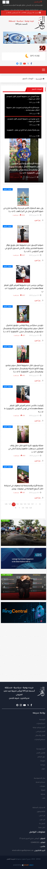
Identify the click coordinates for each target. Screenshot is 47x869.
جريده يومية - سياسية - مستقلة (21, 22)
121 (32, 504)
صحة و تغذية (40, 782)
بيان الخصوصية (39, 778)
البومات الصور (28, 79)
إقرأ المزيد (37, 220)
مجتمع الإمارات (39, 740)
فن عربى (42, 820)
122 (28, 504)
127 (10, 504)
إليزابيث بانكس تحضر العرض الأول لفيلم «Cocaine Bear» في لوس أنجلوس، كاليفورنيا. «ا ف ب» (23, 409)
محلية (43, 794)
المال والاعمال (40, 736)
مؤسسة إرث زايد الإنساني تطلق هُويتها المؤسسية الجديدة (23, 5)
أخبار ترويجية (40, 749)
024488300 (35, 843)
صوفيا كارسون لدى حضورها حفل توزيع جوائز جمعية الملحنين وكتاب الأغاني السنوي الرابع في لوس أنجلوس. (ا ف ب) (24, 248)
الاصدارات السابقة (39, 808)
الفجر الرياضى (40, 732)
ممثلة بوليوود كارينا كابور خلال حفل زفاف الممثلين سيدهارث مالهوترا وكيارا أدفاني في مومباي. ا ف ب (25, 449)
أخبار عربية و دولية (39, 728)
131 (23, 508)
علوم (43, 769)
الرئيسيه (39, 79)
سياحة (43, 765)
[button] (42, 533)
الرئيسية (42, 720)
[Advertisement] (23, 657)
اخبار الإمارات (40, 724)
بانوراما (42, 761)
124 (21, 504)
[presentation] (4, 2)
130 (26, 508)
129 (30, 508)
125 (17, 504)
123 (25, 504)
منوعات (42, 786)
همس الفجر (41, 753)
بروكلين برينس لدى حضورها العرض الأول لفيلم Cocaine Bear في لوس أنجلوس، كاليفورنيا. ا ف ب (23, 288)
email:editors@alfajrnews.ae (22, 851)
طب (43, 798)
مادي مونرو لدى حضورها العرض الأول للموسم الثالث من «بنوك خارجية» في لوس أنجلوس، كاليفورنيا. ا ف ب (20, 170)
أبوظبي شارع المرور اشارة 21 (29, 839)
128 (6, 504)
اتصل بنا (42, 824)
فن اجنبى (42, 816)
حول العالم (41, 757)
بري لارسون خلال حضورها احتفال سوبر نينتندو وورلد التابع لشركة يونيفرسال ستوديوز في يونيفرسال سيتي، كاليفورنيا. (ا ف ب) (24, 369)
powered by (17, 865)
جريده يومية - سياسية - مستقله (19, 693)
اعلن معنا (41, 828)
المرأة (43, 790)
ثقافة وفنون (41, 812)
